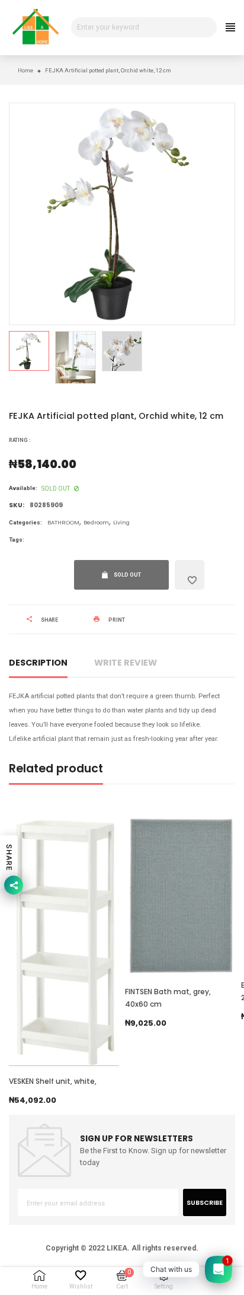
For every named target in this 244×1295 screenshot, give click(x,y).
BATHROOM (63, 522)
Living (121, 522)
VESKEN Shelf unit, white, (53, 1081)
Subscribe (205, 1202)
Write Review (125, 663)
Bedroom (96, 522)
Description (38, 663)
